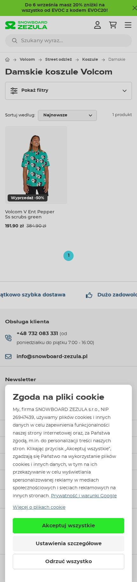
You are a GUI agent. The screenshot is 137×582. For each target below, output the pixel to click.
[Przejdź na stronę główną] (7, 59)
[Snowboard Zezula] (26, 25)
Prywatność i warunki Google (84, 496)
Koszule (90, 59)
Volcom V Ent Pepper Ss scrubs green (29, 214)
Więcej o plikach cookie (39, 507)
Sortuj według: (20, 115)
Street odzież (58, 59)
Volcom (27, 59)
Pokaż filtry (34, 90)
